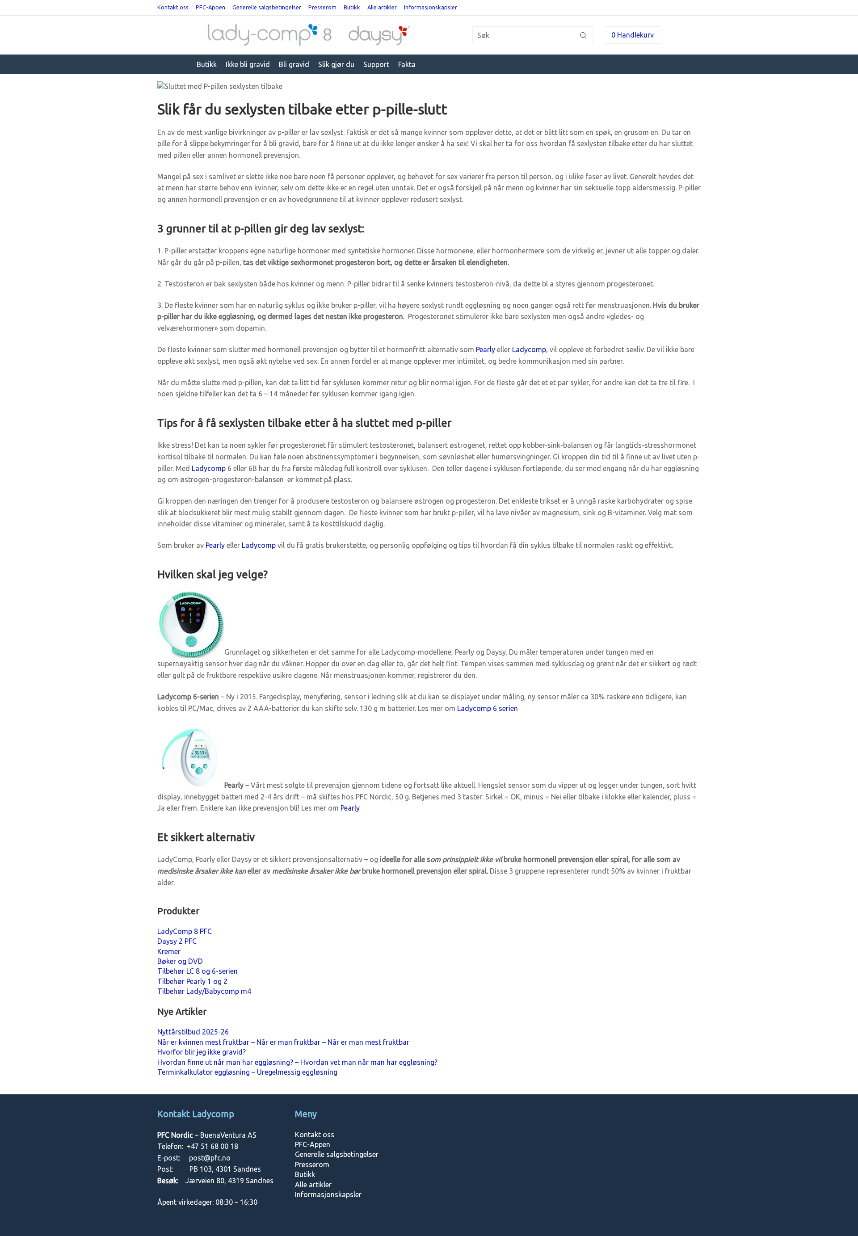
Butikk (352, 7)
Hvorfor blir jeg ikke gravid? (201, 1052)
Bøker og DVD (180, 961)
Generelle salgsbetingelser (266, 7)
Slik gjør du (336, 64)
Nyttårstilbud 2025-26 (193, 1032)
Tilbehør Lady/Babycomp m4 (204, 991)
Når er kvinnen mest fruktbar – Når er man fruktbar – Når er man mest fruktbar (283, 1042)
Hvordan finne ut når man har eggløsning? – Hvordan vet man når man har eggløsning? (297, 1062)
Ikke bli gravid (248, 64)
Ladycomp (529, 349)
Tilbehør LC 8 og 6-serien (197, 971)
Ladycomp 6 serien (487, 708)
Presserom (322, 7)
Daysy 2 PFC (177, 941)
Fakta (407, 64)
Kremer (169, 951)
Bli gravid (294, 64)
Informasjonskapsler (430, 7)
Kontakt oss (173, 7)
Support (376, 64)
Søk (583, 35)
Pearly (485, 349)
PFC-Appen (210, 7)
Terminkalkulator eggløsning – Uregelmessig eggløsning (247, 1072)
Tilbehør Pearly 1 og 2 (192, 981)
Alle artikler (382, 7)
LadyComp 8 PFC (184, 931)
